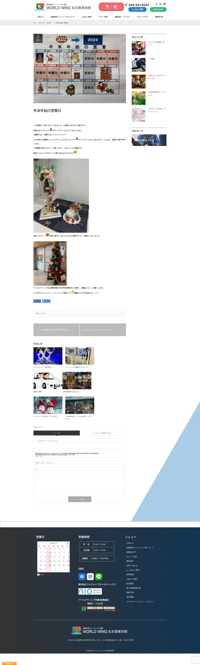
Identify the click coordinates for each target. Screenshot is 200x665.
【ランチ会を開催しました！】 (157, 43)
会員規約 (130, 583)
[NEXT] (67, 543)
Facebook (156, 3)
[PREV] (39, 543)
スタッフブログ (142, 17)
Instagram (160, 3)
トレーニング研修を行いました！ (77, 367)
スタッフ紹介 (103, 17)
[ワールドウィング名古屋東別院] (100, 634)
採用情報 (130, 574)
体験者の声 (159, 17)
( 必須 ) (39, 456)
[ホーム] (34, 20)
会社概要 (130, 597)
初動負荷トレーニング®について (63, 17)
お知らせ (40, 17)
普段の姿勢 (37, 391)
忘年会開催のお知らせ (70, 391)
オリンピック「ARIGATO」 (43, 367)
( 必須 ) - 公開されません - (45, 462)
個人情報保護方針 (133, 588)
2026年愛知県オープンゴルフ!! (157, 93)
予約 (111, 6)
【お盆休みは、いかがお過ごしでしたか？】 (79, 417)
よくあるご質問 (137, 9)
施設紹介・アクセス (122, 17)
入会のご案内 (87, 17)
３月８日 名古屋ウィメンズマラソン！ (157, 110)
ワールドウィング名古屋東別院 (104, 651)
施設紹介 (130, 561)
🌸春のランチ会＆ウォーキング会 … (157, 76)
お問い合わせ (158, 9)
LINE (164, 3)
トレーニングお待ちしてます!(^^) (45, 416)
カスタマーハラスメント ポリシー (140, 601)
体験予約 (130, 592)
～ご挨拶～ (152, 59)
